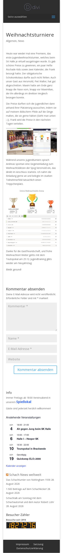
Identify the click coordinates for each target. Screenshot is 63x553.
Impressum (22, 544)
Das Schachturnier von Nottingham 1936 (28, 479)
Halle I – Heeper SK (27, 438)
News (21, 40)
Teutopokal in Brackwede (31, 448)
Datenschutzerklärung (29, 548)
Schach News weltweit (25, 475)
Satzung (38, 544)
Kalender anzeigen (16, 465)
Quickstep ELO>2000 (29, 458)
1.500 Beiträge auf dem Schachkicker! (26, 489)
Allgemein (11, 40)
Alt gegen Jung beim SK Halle (34, 428)
